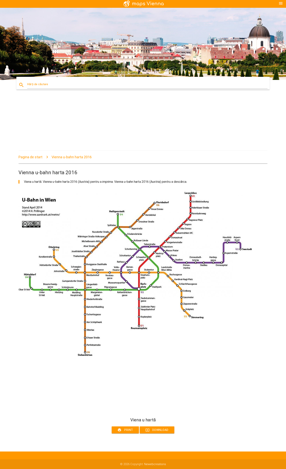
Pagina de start (30, 157)
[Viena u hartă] (135, 355)
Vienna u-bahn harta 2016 (72, 157)
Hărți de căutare (37, 84)
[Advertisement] (135, 123)
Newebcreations (155, 464)
